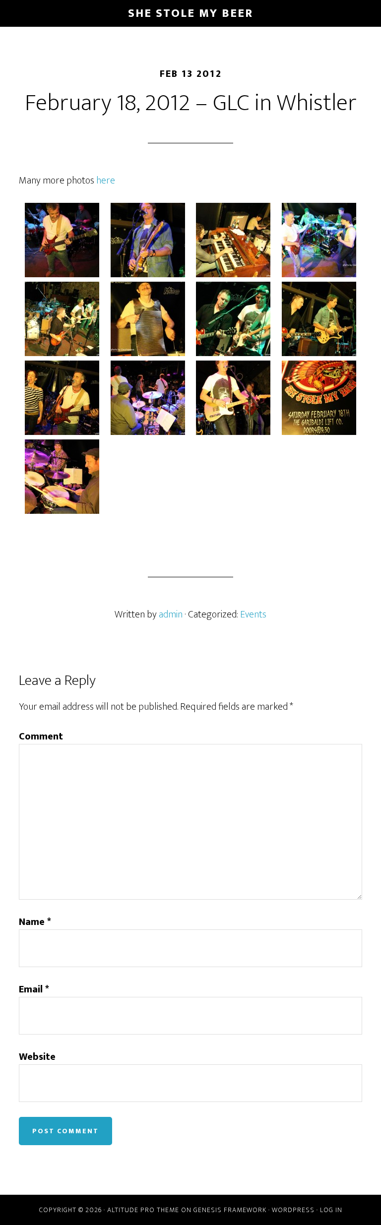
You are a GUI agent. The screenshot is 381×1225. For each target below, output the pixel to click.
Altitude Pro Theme (143, 1210)
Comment (41, 736)
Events (253, 614)
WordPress (293, 1210)
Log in (331, 1210)
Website (37, 1056)
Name (35, 922)
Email (34, 989)
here (106, 180)
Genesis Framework (229, 1210)
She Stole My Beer (190, 13)
